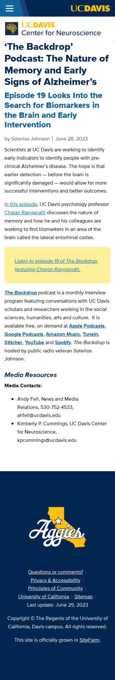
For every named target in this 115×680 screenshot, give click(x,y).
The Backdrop (20, 292)
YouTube (34, 342)
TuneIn (90, 334)
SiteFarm (89, 640)
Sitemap (83, 596)
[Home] (55, 28)
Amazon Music (63, 334)
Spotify (63, 342)
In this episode (20, 204)
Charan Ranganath (25, 212)
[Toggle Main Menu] (9, 8)
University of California (43, 596)
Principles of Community (55, 588)
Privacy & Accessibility (55, 580)
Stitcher (13, 342)
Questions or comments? (55, 572)
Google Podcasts (23, 334)
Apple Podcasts (87, 325)
